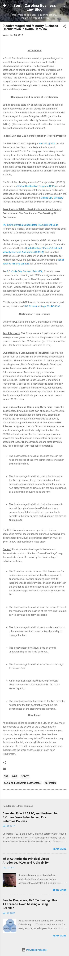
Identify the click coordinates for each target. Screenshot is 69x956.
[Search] (64, 6)
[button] (64, 26)
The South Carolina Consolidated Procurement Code (30, 224)
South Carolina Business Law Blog (34, 7)
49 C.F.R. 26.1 (47, 143)
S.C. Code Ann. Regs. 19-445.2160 (42, 306)
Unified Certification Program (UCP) (36, 186)
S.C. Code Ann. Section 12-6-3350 (25, 271)
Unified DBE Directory (52, 197)
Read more (59, 848)
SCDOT (25, 776)
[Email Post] (4, 770)
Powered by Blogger (36, 949)
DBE (6, 776)
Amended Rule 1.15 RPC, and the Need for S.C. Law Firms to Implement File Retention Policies (30, 817)
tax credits (50, 782)
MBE (14, 776)
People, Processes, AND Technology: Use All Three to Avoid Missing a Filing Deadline (30, 904)
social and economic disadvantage (22, 782)
